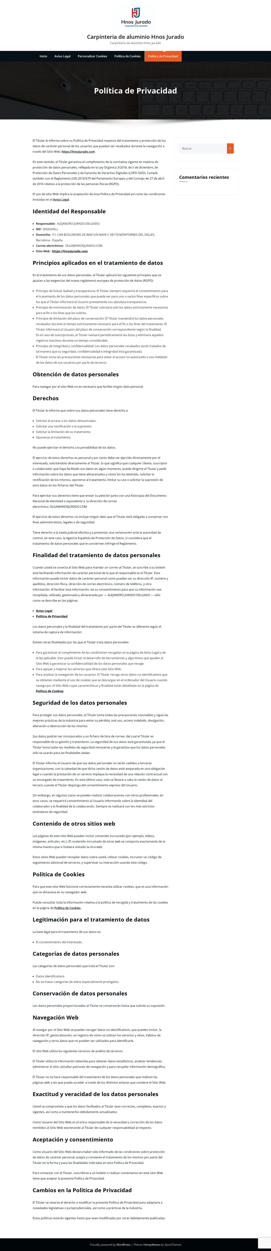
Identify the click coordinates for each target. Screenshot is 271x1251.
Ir (230, 148)
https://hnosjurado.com (78, 152)
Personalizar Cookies (92, 56)
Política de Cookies (127, 56)
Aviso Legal (62, 56)
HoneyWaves (151, 1244)
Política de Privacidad (163, 56)
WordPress (124, 1244)
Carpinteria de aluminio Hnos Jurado (135, 36)
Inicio (43, 56)
